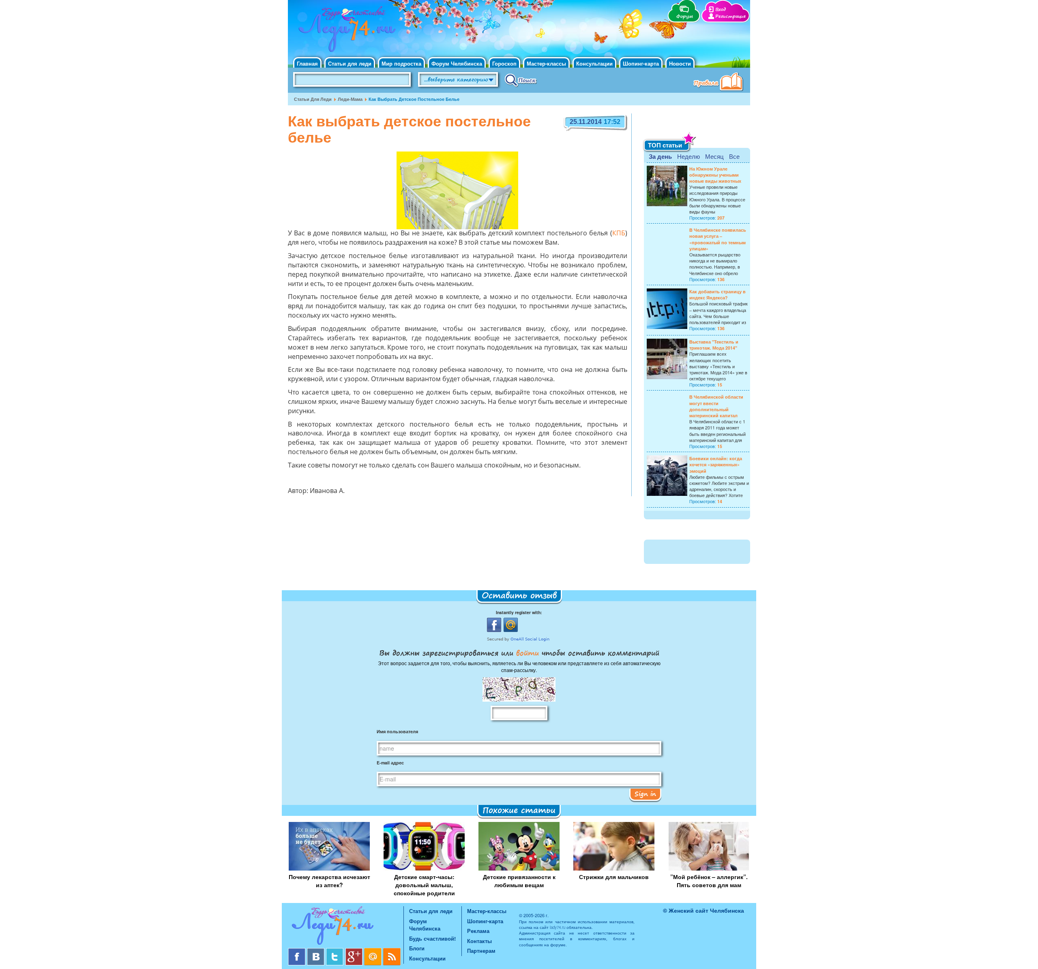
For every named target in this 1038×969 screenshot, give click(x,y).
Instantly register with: (519, 612)
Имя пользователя (397, 731)
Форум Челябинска (456, 63)
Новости (680, 63)
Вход (720, 9)
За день (660, 156)
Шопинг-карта (641, 63)
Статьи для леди (349, 63)
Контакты (479, 941)
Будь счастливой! (432, 938)
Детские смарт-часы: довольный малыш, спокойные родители (424, 885)
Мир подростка (401, 63)
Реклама (478, 931)
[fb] (297, 951)
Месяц (714, 156)
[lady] (345, 927)
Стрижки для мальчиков (614, 877)
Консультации (594, 63)
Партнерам (481, 950)
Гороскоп (504, 63)
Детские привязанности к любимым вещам (519, 881)
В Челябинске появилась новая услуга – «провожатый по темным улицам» (717, 239)
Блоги (417, 948)
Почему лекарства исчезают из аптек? (329, 881)
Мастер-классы (546, 63)
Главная (307, 63)
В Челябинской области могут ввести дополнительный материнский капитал (716, 406)
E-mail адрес (390, 763)
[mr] (373, 951)
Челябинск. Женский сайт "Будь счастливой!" (345, 31)
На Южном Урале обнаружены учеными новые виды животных (715, 175)
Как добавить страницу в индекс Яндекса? (717, 294)
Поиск (521, 80)
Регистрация (730, 16)
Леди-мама (350, 99)
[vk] (316, 951)
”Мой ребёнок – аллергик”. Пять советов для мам (709, 881)
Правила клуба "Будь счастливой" (719, 83)
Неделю (688, 156)
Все (734, 156)
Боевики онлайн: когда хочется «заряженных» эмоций (715, 464)
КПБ (618, 234)
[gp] (354, 951)
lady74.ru (557, 927)
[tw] (335, 951)
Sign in (645, 793)
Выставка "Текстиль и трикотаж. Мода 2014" (713, 345)
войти (527, 653)
